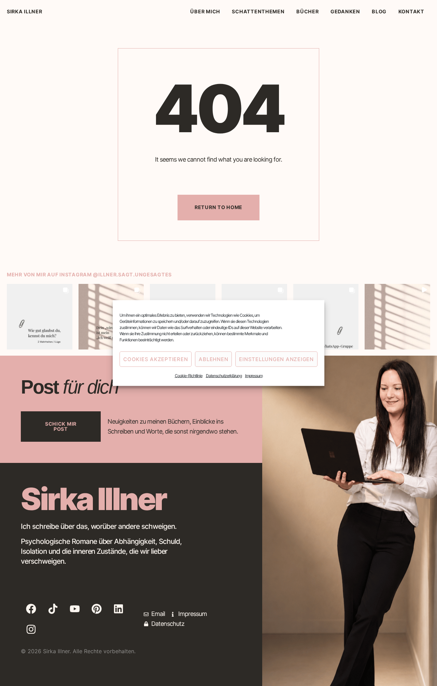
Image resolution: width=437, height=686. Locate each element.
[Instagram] (31, 629)
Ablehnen (213, 359)
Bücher (307, 11)
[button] (39, 316)
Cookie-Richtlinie (188, 375)
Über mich (205, 11)
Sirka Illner (24, 11)
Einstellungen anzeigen (276, 359)
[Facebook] (31, 609)
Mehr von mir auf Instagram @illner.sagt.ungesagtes (89, 274)
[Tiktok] (53, 609)
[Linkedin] (118, 609)
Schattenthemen (258, 11)
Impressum (254, 375)
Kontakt (411, 11)
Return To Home (218, 207)
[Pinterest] (96, 609)
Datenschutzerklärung (224, 375)
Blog (379, 11)
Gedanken (345, 11)
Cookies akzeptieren (155, 359)
